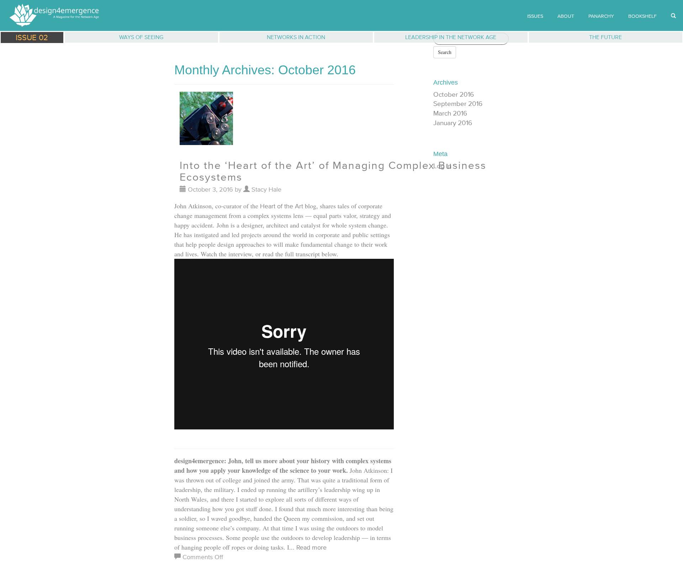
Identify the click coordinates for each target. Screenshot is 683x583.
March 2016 (450, 113)
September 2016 (457, 103)
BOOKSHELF (642, 16)
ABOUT (565, 16)
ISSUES (535, 16)
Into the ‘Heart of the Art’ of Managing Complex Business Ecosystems (333, 170)
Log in (442, 166)
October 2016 (453, 94)
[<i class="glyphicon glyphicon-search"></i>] (673, 16)
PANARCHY (601, 16)
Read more (311, 547)
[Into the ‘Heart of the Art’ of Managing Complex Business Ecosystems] (206, 121)
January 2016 (452, 123)
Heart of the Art (281, 206)
